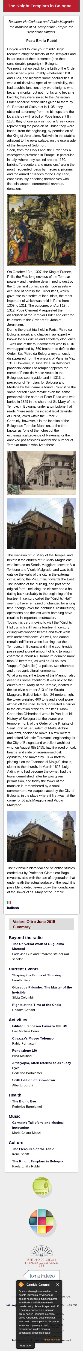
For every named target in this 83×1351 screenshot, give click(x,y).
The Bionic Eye (24, 1101)
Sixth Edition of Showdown (33, 1080)
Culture (16, 1142)
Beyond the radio (26, 937)
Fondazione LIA (24, 1050)
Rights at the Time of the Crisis (36, 1005)
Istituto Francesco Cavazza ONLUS (39, 1026)
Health (15, 1095)
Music (15, 1116)
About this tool (52, 1339)
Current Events (24, 969)
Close (57, 1284)
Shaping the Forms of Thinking (36, 975)
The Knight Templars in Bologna (37, 1161)
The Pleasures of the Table (33, 1149)
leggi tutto (25, 1345)
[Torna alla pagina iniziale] (41, 1221)
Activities (18, 1020)
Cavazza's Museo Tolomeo (33, 1038)
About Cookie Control (21, 1284)
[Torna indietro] (41, 1276)
